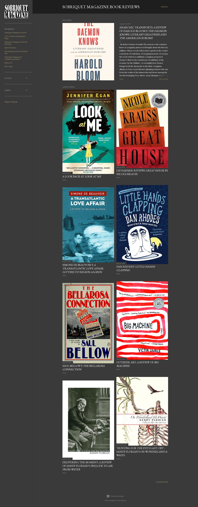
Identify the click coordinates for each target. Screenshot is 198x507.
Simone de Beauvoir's (83, 268)
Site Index (9, 66)
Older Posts (162, 482)
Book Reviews (10, 48)
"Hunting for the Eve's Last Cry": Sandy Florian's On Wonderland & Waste (142, 451)
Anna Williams (121, 500)
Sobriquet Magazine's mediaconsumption (13, 58)
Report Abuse (11, 102)
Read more (163, 79)
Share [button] (121, 79)
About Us (8, 63)
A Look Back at (81, 176)
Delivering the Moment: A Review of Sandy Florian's (87, 465)
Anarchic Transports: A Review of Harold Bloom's (142, 33)
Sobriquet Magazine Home (15, 33)
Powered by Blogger (117, 496)
